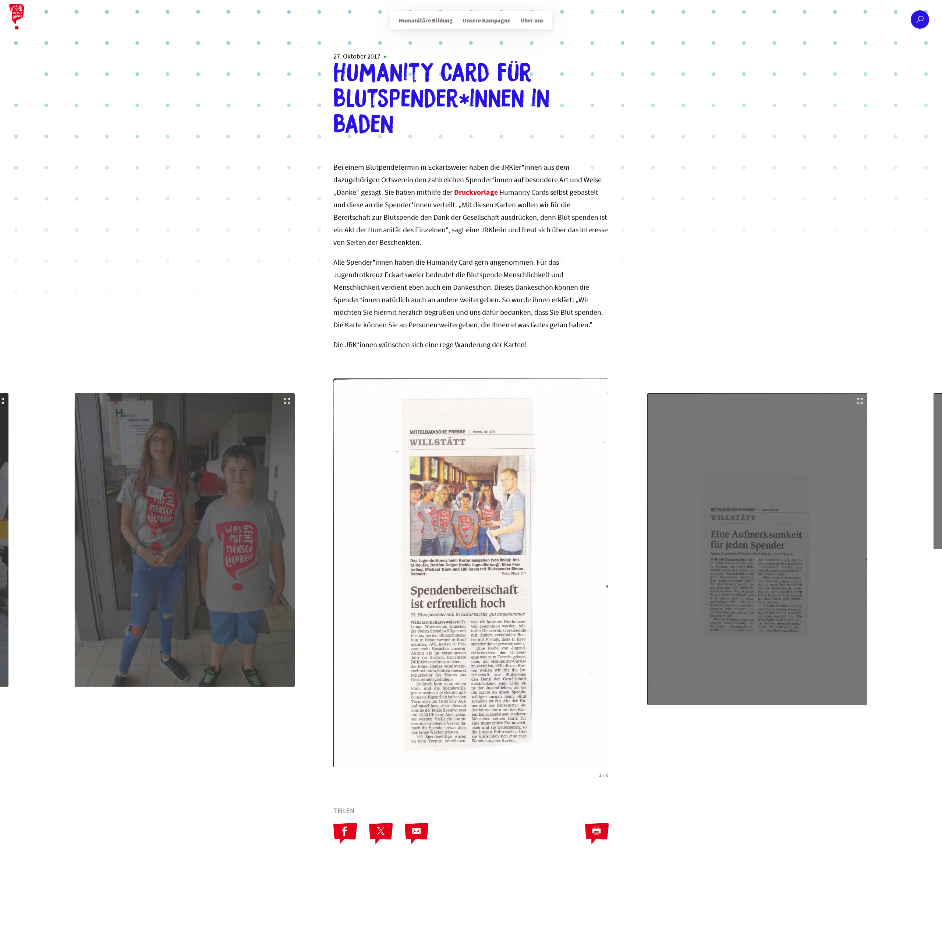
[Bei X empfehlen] (381, 834)
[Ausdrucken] (597, 834)
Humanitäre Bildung (426, 20)
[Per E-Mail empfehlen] (416, 834)
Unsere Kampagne (486, 20)
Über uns (531, 20)
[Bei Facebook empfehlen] (345, 834)
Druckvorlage (476, 192)
